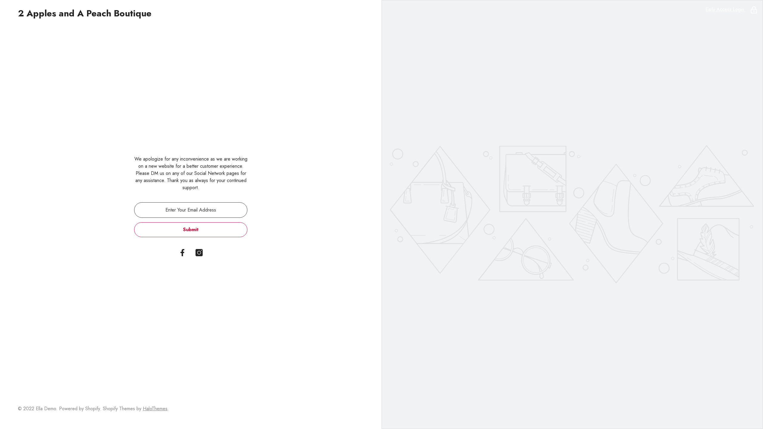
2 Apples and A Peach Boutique (84, 13)
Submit (190, 229)
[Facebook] (182, 252)
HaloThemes (155, 408)
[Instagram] (199, 252)
